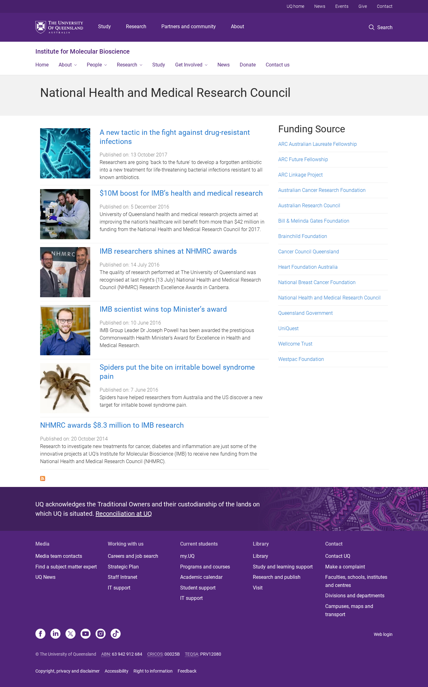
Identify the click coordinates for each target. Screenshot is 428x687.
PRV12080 (210, 654)
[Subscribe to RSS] (42, 478)
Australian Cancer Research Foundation (322, 190)
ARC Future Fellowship (303, 159)
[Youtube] (86, 634)
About (237, 26)
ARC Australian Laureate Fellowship (317, 144)
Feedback (187, 671)
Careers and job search (133, 556)
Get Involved (188, 65)
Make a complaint (345, 567)
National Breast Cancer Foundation (317, 282)
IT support (119, 588)
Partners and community (188, 26)
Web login (383, 634)
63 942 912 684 (127, 654)
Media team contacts (58, 556)
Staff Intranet (122, 577)
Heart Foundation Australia (308, 267)
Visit (258, 588)
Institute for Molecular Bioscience (82, 51)
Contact (385, 6)
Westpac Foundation (301, 359)
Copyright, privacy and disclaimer (67, 671)
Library (260, 556)
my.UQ (187, 556)
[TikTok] (116, 634)
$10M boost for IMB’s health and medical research (181, 193)
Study (104, 26)
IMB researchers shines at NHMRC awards (168, 251)
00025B (172, 654)
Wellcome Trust (295, 344)
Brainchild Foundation (302, 236)
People (94, 65)
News (319, 6)
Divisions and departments (354, 596)
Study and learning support (283, 567)
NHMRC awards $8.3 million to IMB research (112, 425)
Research (136, 26)
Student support (198, 588)
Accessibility (116, 671)
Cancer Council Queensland (308, 252)
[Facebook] (40, 634)
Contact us (278, 65)
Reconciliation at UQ (124, 513)
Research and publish (276, 577)
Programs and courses (205, 567)
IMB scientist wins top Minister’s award (163, 309)
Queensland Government (305, 313)
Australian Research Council (309, 206)
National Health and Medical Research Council (329, 298)
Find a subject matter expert (66, 567)
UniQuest (288, 328)
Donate (248, 65)
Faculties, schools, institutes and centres (356, 581)
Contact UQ (337, 556)
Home (42, 65)
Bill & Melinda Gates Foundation (313, 221)
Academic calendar (201, 577)
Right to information (153, 671)
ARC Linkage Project (300, 175)
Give (362, 6)
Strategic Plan (123, 567)
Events (341, 6)
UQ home (295, 6)
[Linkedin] (55, 634)
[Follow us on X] (70, 634)
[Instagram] (101, 634)
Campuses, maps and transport (349, 610)
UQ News (45, 577)
